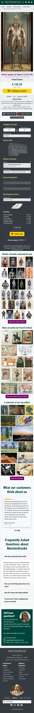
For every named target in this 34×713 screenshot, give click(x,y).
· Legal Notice (6, 670)
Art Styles (9, 7)
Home (3, 7)
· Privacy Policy (6, 674)
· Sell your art (21, 670)
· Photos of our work (23, 674)
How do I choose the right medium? (16, 593)
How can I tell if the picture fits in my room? (16, 585)
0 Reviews (20, 117)
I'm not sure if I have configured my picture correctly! (16, 600)
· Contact (5, 668)
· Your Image (21, 668)
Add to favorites (25, 114)
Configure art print (18, 91)
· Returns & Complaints (8, 679)
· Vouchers (21, 676)
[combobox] (17, 135)
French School (26, 7)
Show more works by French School (17, 396)
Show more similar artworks (17, 322)
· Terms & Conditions (8, 672)
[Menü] (2, 2)
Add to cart (18, 234)
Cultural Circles (17, 7)
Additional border (7, 133)
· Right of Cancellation (8, 676)
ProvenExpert (11, 523)
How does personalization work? (15, 556)
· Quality (20, 672)
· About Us (5, 681)
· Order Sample (22, 679)
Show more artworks (17, 478)
